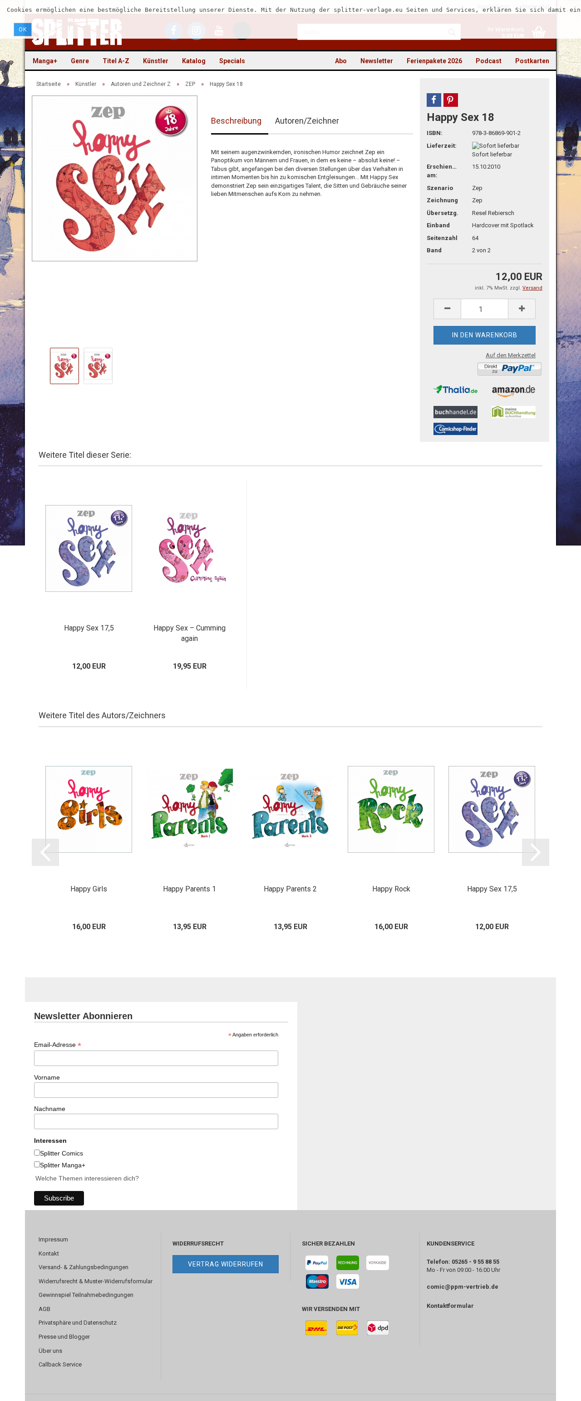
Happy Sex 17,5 (89, 628)
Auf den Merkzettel (511, 355)
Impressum (53, 1239)
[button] (434, 100)
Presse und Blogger (64, 1336)
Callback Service (60, 1364)
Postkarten (532, 61)
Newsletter (376, 61)
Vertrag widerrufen (225, 1264)
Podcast (489, 61)
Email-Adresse (57, 1045)
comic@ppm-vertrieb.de (462, 1286)
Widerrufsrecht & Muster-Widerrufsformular (96, 1281)
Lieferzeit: (442, 145)
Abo (341, 61)
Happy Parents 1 (189, 889)
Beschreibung (236, 120)
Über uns (50, 1350)
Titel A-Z (116, 61)
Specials (232, 61)
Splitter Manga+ (62, 1165)
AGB (44, 1309)
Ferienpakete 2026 (434, 61)
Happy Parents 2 (290, 889)
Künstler (155, 61)
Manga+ (45, 61)
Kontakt (49, 1253)
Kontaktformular (450, 1305)
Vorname (47, 1077)
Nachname (49, 1108)
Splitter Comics (61, 1153)
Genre (80, 61)
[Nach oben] (556, 1387)
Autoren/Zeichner (307, 120)
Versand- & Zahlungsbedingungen (83, 1267)
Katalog (194, 61)
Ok (23, 29)
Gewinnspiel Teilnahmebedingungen (86, 1294)
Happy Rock (391, 889)
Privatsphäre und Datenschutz (78, 1322)
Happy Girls (88, 889)
